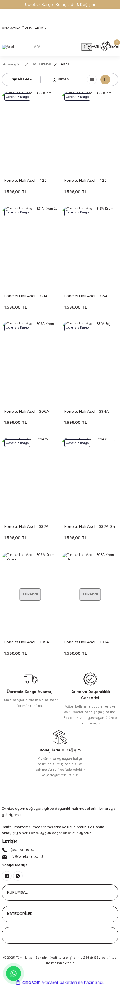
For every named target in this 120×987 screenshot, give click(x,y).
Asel (65, 64)
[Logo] (8, 47)
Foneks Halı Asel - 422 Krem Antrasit (85, 181)
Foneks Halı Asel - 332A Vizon (26, 527)
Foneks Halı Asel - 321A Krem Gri (26, 296)
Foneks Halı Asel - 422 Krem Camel (25, 181)
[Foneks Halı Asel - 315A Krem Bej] (90, 248)
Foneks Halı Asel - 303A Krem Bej (86, 643)
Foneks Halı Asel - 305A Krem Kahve (26, 643)
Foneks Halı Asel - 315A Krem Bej (86, 296)
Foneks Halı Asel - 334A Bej (86, 412)
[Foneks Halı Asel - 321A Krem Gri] (30, 248)
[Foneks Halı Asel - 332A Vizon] (30, 479)
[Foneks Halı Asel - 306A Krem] (30, 364)
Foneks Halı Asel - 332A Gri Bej (89, 527)
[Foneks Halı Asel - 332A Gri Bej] (90, 479)
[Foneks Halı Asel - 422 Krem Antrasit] (90, 133)
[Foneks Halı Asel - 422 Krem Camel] (30, 133)
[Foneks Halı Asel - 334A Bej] (90, 364)
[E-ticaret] (59, 982)
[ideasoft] (27, 982)
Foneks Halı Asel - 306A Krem (26, 412)
